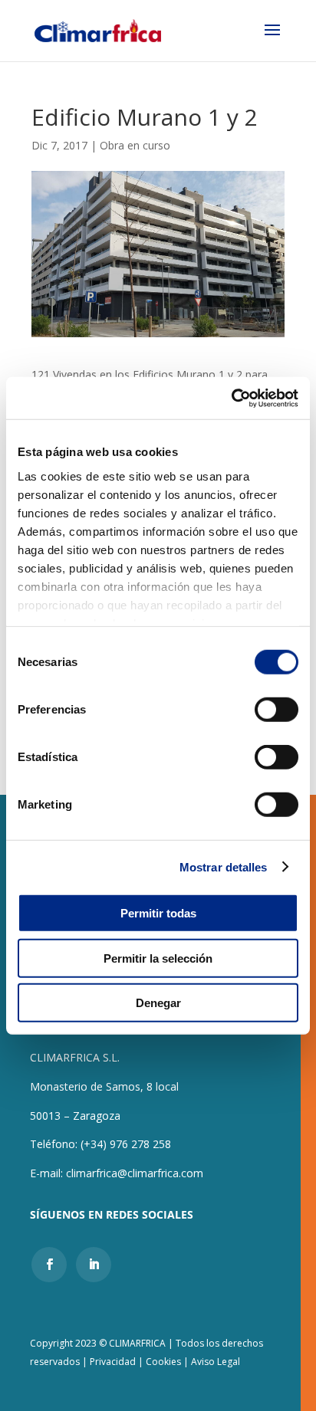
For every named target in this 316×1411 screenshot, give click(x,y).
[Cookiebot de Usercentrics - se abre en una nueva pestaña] (231, 398)
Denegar (158, 1002)
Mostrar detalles (223, 866)
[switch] (276, 709)
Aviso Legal (215, 1361)
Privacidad (114, 1361)
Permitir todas (158, 913)
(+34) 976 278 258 (126, 1144)
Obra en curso (135, 145)
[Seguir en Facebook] (49, 1264)
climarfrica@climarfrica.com (134, 1173)
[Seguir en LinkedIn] (93, 1264)
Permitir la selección (158, 957)
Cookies (163, 1361)
